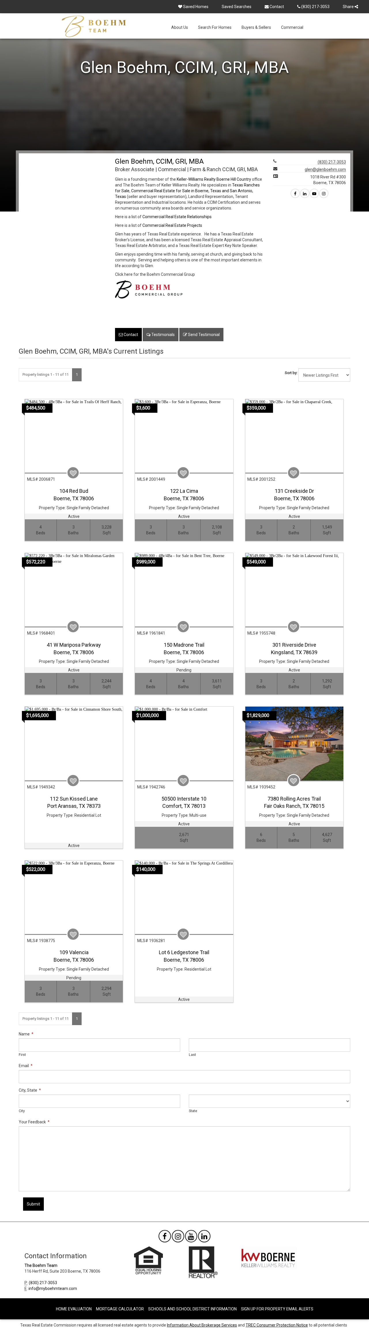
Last (192, 1054)
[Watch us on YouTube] (191, 1237)
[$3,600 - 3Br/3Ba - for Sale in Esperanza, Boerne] (184, 436)
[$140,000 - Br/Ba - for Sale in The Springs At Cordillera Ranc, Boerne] (184, 897)
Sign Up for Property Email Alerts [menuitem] (277, 1309)
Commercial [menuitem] (292, 27)
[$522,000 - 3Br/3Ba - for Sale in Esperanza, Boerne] (74, 897)
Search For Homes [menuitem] (214, 27)
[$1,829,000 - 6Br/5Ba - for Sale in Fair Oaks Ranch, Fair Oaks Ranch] (294, 743)
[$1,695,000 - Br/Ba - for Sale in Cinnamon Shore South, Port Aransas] (74, 743)
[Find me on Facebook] (295, 193)
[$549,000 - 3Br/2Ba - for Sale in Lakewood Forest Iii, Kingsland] (294, 590)
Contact (276, 6)
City (22, 1111)
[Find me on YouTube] (314, 193)
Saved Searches (236, 6)
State (193, 1111)
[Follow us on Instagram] (178, 1237)
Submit (33, 1204)
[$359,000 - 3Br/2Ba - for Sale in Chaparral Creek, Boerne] (294, 436)
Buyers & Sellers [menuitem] (256, 27)
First (22, 1054)
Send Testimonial (203, 334)
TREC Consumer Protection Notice (277, 1325)
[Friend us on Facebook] (165, 1237)
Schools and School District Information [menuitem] (192, 1309)
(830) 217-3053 (315, 6)
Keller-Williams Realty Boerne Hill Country (214, 179)
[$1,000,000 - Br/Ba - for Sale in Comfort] (184, 743)
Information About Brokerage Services (202, 1325)
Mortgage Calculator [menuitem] (120, 1309)
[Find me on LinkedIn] (304, 193)
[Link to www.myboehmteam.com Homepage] (94, 26)
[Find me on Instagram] (323, 193)
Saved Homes (195, 6)
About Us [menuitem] (179, 27)
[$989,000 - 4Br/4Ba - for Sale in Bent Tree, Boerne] (184, 590)
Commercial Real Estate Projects (172, 225)
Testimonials (162, 334)
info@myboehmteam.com (53, 1288)
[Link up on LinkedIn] (204, 1237)
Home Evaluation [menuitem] (74, 1309)
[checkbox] (73, 472)
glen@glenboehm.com (325, 169)
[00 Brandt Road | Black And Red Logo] (148, 288)
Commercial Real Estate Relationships (177, 216)
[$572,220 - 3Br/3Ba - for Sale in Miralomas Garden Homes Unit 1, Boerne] (74, 590)
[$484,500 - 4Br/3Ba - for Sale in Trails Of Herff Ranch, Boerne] (74, 436)
